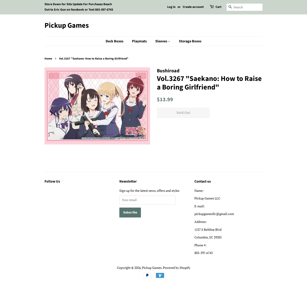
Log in (171, 7)
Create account (193, 7)
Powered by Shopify (176, 267)
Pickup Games (66, 25)
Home (48, 59)
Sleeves (161, 41)
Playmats (139, 41)
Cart (218, 7)
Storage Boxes (190, 41)
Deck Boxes (114, 41)
